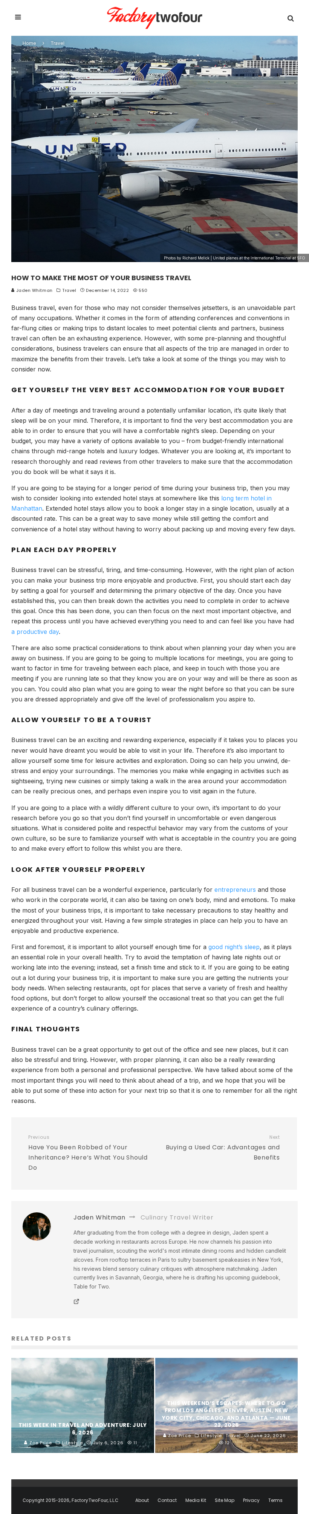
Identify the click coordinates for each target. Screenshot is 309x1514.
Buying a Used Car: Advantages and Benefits (223, 1148)
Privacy (251, 1500)
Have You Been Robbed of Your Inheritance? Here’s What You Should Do (88, 1153)
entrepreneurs (235, 889)
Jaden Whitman (34, 290)
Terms (275, 1500)
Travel (69, 290)
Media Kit (195, 1500)
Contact (167, 1500)
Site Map (224, 1500)
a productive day (35, 631)
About (142, 1500)
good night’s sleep (234, 947)
